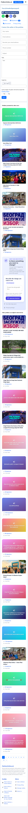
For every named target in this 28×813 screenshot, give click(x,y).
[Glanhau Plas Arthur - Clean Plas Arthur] (14, 201)
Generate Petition (14, 298)
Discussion (7, 23)
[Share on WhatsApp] (3, 16)
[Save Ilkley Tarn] (14, 137)
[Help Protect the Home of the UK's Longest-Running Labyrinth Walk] (14, 159)
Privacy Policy (17, 23)
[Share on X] (7, 16)
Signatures (15, 20)
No (9, 94)
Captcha (4, 80)
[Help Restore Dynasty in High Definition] (14, 180)
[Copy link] (14, 16)
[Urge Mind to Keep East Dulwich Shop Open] (14, 244)
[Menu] (25, 2)
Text (3, 57)
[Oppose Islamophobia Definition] (14, 117)
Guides (4, 779)
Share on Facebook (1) (11, 12)
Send (4, 97)
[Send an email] (10, 16)
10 (3, 760)
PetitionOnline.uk (6, 2)
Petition (5, 20)
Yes (4, 94)
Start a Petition (18, 2)
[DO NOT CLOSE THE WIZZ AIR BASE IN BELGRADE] (14, 222)
